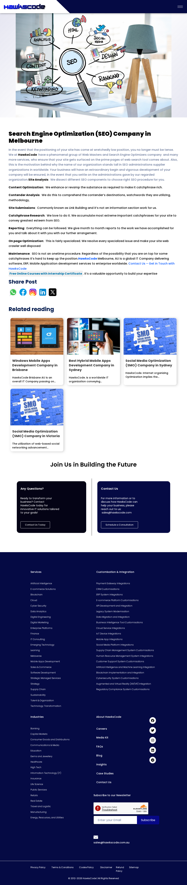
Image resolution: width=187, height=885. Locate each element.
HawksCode (87, 258)
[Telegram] (152, 760)
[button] (119, 524)
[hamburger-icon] (180, 6)
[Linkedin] (152, 750)
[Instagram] (152, 740)
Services (35, 572)
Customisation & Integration (115, 572)
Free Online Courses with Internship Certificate (45, 273)
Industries (37, 717)
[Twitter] (152, 730)
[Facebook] (152, 720)
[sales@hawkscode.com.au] (96, 837)
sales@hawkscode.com (117, 512)
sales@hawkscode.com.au (111, 842)
